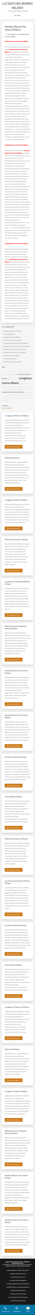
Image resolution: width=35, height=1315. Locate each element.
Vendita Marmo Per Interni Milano (15, 349)
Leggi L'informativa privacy (14, 1262)
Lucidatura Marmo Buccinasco (25, 395)
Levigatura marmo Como (17, 386)
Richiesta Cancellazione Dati (21, 1262)
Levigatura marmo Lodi (7, 371)
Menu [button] (18, 15)
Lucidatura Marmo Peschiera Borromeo (17, 1270)
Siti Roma (27, 1266)
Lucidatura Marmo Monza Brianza (9, 397)
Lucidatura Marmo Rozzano (18, 1294)
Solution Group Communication (14, 1266)
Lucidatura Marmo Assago (13, 378)
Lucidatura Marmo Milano (17, 5)
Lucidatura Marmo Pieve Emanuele (18, 1297)
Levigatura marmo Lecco (22, 397)
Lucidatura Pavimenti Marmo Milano (16, 343)
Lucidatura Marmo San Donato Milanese (18, 1284)
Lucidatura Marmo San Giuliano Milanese (18, 1287)
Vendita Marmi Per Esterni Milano (15, 352)
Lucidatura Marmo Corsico (18, 1277)
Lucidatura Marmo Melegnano (12, 395)
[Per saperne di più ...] (15, 447)
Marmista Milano (9, 334)
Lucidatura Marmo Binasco (11, 374)
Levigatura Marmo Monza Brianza (12, 389)
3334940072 (8, 408)
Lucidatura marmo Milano (24, 383)
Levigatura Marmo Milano (12, 337)
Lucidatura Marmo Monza (25, 389)
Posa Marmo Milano (10, 359)
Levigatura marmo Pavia (7, 386)
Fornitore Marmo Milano (12, 356)
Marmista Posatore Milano (12, 340)
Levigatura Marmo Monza (17, 371)
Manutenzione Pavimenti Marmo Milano (17, 346)
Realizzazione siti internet (24, 1264)
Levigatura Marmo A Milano (13, 331)
